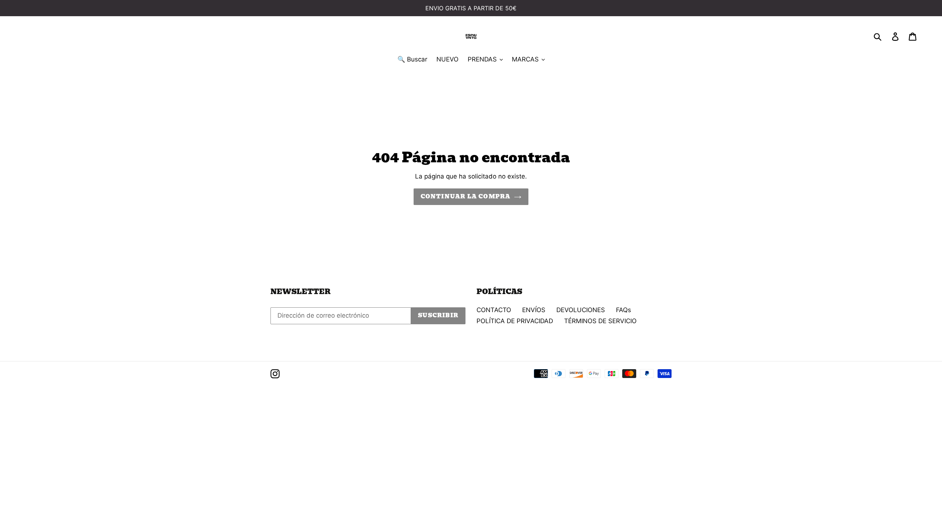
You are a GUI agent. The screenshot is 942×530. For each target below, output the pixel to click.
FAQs (623, 310)
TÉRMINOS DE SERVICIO (600, 321)
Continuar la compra (466, 196)
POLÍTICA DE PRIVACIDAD (515, 321)
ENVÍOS (533, 310)
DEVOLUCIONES (580, 310)
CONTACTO (494, 310)
